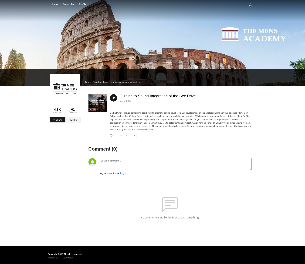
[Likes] (111, 135)
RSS (74, 120)
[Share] (136, 135)
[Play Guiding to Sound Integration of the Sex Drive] (113, 98)
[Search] (250, 4)
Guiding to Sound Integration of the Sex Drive (158, 96)
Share (59, 120)
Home (54, 4)
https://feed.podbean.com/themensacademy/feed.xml (114, 82)
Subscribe (68, 4)
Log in (123, 173)
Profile (82, 4)
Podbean (69, 258)
